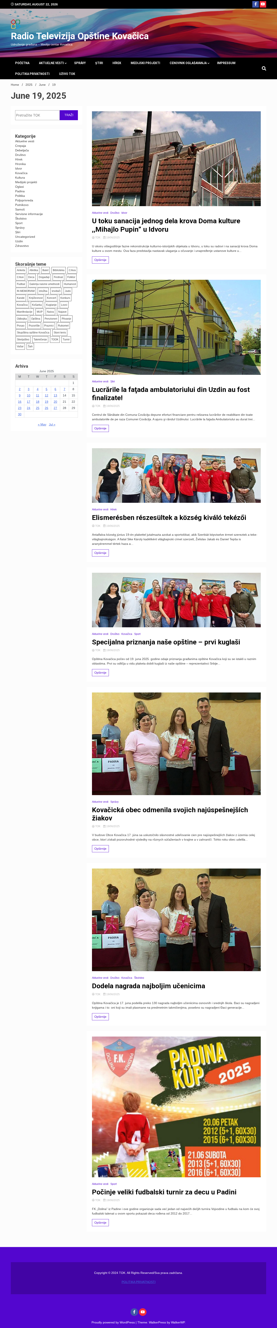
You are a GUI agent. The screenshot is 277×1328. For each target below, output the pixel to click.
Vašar (20, 346)
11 (37, 395)
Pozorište (34, 325)
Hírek (117, 63)
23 (19, 408)
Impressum (226, 63)
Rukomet (63, 325)
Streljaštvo (23, 339)
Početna (22, 63)
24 (28, 408)
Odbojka (22, 318)
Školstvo (21, 218)
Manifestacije (24, 311)
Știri (99, 63)
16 (19, 401)
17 (28, 401)
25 (37, 408)
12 (46, 395)
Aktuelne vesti (51, 63)
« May (42, 424)
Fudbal (21, 284)
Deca (31, 277)
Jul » (52, 424)
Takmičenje (40, 339)
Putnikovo (22, 205)
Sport (19, 223)
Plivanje (66, 318)
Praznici (49, 325)
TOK (98, 237)
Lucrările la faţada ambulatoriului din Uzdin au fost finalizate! (171, 393)
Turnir (66, 339)
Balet (45, 270)
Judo (68, 291)
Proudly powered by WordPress (114, 1322)
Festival (58, 277)
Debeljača (22, 150)
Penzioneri (51, 318)
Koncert (51, 297)
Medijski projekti (145, 63)
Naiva (50, 311)
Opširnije (100, 260)
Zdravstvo (22, 245)
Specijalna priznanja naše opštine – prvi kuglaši (166, 642)
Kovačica (21, 173)
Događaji (44, 277)
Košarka (37, 304)
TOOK (54, 339)
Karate (21, 297)
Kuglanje (51, 304)
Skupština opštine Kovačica (33, 332)
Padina (20, 191)
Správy (80, 63)
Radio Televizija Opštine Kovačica (80, 36)
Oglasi (19, 186)
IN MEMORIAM (26, 291)
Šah (30, 346)
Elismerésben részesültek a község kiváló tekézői (169, 517)
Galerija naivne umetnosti (44, 284)
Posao (20, 325)
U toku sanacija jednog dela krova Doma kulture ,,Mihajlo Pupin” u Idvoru (166, 225)
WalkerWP (178, 1322)
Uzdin (19, 241)
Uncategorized (25, 236)
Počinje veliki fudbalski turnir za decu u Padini (164, 1192)
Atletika (33, 270)
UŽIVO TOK (67, 74)
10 (28, 395)
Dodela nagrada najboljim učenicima (148, 986)
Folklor (71, 277)
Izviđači (56, 291)
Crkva (72, 270)
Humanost (70, 284)
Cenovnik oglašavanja (188, 63)
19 (46, 401)
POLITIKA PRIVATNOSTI (32, 74)
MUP (40, 311)
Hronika (20, 164)
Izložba (43, 291)
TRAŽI (68, 115)
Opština (35, 318)
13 (55, 395)
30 (19, 414)
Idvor (18, 168)
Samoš (20, 209)
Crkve (20, 277)
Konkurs (65, 297)
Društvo (20, 155)
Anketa (21, 270)
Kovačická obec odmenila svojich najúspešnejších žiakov (170, 814)
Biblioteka (58, 270)
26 (46, 408)
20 (55, 401)
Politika (20, 195)
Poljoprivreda (24, 200)
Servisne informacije (29, 214)
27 (55, 408)
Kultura (20, 177)
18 (37, 401)
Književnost (36, 297)
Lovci (64, 304)
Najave (62, 311)
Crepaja (20, 145)
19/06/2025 (113, 237)
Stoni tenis (60, 332)
